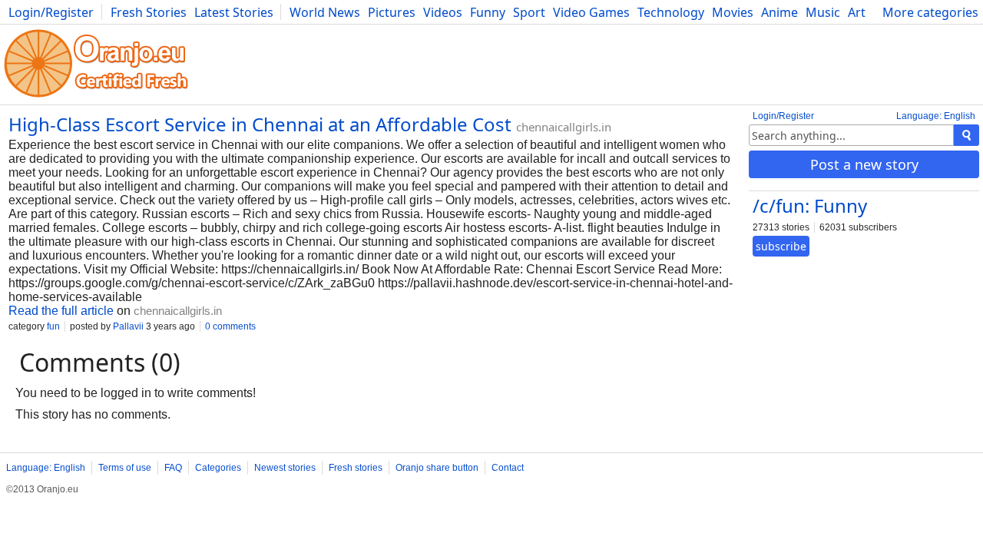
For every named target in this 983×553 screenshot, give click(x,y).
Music (823, 12)
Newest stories (285, 467)
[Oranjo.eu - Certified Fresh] (96, 97)
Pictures (391, 12)
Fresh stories (355, 467)
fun (53, 326)
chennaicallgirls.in (563, 126)
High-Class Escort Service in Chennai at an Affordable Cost (259, 124)
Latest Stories (233, 12)
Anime (779, 12)
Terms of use (124, 467)
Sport (529, 12)
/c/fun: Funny (810, 205)
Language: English (935, 116)
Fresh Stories (149, 12)
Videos (442, 12)
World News (325, 12)
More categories (930, 12)
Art (857, 12)
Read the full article (61, 310)
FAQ (173, 467)
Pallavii (128, 326)
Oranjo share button (437, 467)
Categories (218, 467)
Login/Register (51, 12)
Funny (487, 12)
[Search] (966, 135)
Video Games (591, 12)
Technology (670, 12)
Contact (508, 467)
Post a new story (864, 164)
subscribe (781, 246)
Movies (732, 12)
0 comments (230, 326)
